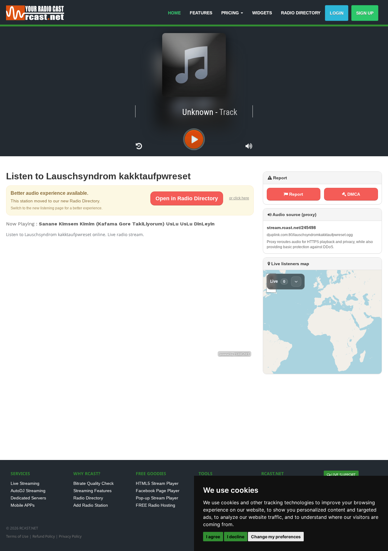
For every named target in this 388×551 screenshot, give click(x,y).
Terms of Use (17, 536)
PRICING (230, 12)
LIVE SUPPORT (343, 474)
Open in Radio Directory (187, 198)
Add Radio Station (90, 505)
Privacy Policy (70, 536)
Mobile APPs (23, 505)
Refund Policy (43, 536)
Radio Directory (88, 497)
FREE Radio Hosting (155, 505)
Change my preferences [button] (276, 536)
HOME (174, 12)
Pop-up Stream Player (157, 497)
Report (295, 194)
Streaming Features (92, 490)
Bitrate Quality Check (93, 483)
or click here (239, 198)
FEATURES (201, 12)
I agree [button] (213, 536)
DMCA (353, 194)
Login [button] (336, 13)
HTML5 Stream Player (157, 483)
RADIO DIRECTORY (300, 12)
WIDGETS (262, 12)
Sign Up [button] (364, 13)
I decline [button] (235, 536)
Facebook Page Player (157, 490)
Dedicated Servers (28, 497)
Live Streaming (25, 483)
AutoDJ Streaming (28, 490)
